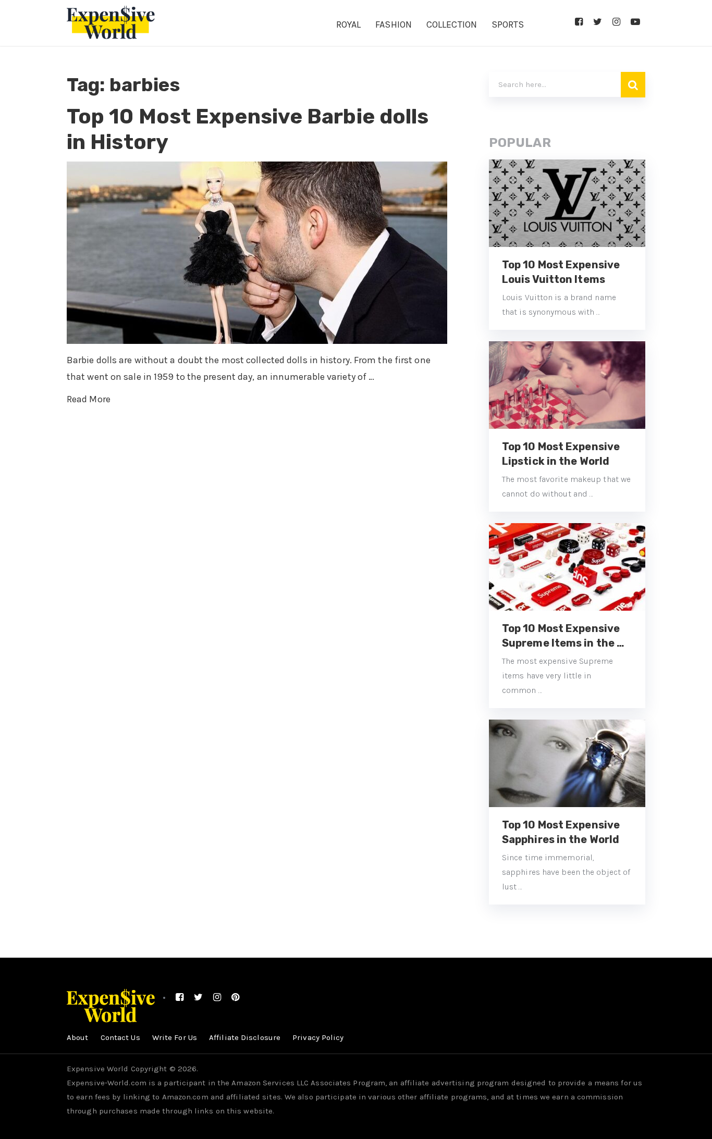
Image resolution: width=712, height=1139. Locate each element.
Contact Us (120, 1037)
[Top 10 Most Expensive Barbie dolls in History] (257, 253)
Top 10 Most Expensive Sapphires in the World (561, 832)
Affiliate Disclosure (244, 1037)
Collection (451, 24)
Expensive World (98, 1068)
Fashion (393, 24)
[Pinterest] (235, 997)
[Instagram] (616, 22)
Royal (348, 24)
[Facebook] (579, 22)
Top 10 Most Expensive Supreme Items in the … (563, 635)
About (78, 1037)
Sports (508, 24)
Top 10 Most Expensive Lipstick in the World (561, 453)
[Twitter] (597, 22)
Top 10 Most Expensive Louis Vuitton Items (561, 272)
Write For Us (174, 1037)
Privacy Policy (317, 1037)
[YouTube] (635, 22)
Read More (89, 399)
